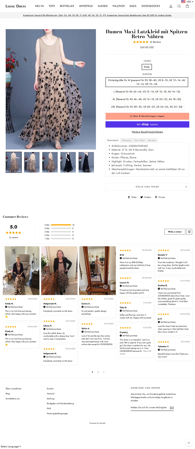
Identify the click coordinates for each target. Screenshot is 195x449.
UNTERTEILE (86, 6)
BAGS (133, 6)
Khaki (147, 67)
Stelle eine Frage (147, 186)
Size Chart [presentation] (139, 140)
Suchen (50, 388)
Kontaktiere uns (13, 398)
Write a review (175, 231)
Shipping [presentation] (126, 140)
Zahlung (50, 398)
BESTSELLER (67, 6)
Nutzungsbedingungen (57, 413)
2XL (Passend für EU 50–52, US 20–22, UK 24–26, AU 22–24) (146, 106)
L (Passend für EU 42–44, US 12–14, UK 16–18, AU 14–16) (147, 91)
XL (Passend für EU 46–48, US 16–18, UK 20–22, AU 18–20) (147, 99)
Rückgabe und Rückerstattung (60, 403)
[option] (97, 15)
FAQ (49, 408)
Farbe (147, 60)
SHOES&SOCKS (150, 6)
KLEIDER (102, 6)
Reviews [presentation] (152, 140)
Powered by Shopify (97, 423)
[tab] (112, 140)
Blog (8, 393)
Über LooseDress (13, 388)
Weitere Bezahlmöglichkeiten (147, 132)
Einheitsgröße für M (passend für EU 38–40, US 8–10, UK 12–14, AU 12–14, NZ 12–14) (146, 82)
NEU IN (39, 6)
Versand (50, 393)
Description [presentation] (112, 140)
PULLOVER (119, 6)
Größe (147, 74)
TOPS (52, 6)
